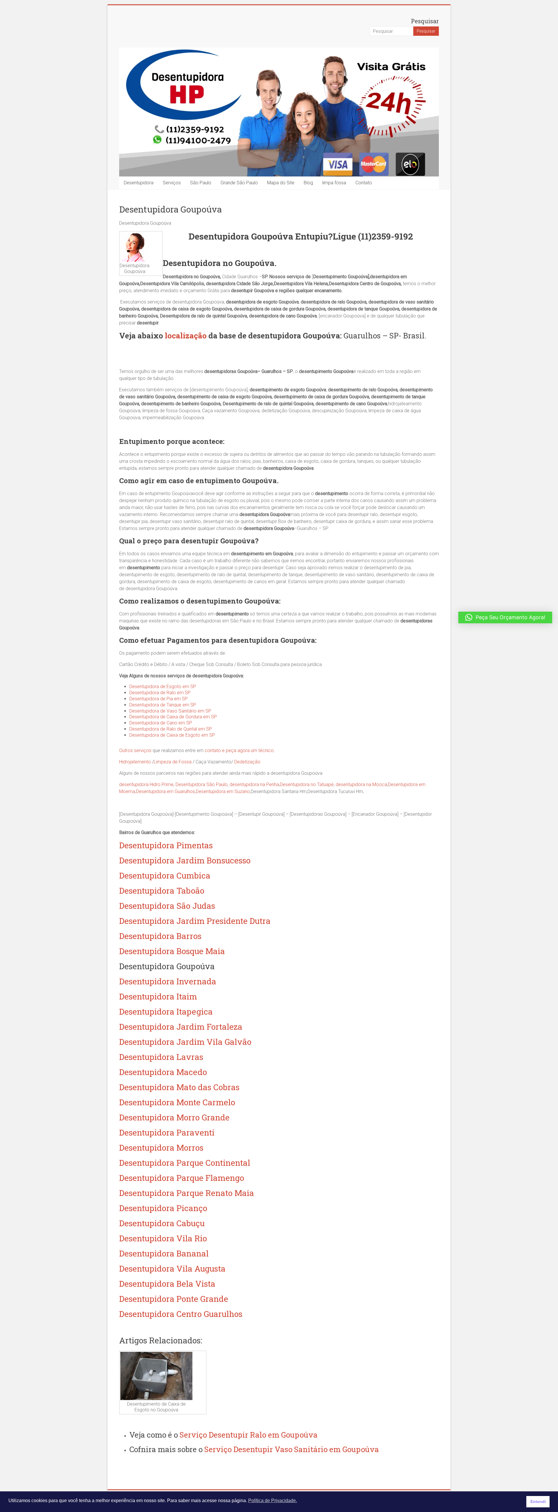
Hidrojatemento (135, 762)
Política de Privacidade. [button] (272, 1500)
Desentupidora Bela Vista (167, 1283)
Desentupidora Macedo (163, 1072)
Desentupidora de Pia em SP (158, 698)
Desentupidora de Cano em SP (160, 723)
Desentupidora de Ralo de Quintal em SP (170, 729)
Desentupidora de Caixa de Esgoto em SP (172, 735)
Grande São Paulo (239, 182)
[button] (505, 617)
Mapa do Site (280, 182)
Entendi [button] (538, 1501)
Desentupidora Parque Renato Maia (186, 1193)
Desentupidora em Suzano (223, 791)
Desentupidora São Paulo (202, 784)
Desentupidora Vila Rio (163, 1238)
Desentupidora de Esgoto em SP (162, 686)
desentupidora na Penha (254, 784)
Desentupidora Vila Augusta (172, 1268)
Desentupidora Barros (160, 936)
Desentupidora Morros (161, 1147)
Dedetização (247, 762)
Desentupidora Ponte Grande (173, 1298)
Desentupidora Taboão (161, 890)
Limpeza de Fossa (173, 762)
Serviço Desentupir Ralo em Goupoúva (249, 1435)
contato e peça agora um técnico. (240, 750)
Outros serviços (135, 750)
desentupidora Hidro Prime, (146, 784)
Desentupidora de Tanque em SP (162, 705)
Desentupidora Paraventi (166, 1132)
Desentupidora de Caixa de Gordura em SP (173, 717)
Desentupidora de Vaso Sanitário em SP (170, 711)
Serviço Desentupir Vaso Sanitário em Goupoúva (291, 1449)
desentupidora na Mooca (361, 784)
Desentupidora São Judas (167, 905)
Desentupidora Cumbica (164, 875)
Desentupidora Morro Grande (174, 1117)
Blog (308, 182)
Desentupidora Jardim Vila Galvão (185, 1041)
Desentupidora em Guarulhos (165, 791)
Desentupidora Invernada (167, 981)
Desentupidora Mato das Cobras (179, 1087)
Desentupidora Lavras (161, 1057)
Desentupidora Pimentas (166, 845)
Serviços (172, 182)
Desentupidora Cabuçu (162, 1223)
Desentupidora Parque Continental (184, 1162)
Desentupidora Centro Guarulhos (180, 1314)
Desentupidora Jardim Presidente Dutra (195, 920)
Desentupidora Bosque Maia (172, 951)
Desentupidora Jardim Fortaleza (180, 1026)
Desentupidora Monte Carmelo (177, 1102)
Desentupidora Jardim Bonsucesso (185, 860)
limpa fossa (334, 182)
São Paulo (200, 182)
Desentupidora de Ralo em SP (160, 692)
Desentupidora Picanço (163, 1208)
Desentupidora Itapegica (166, 1011)
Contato (363, 182)
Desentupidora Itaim (158, 996)
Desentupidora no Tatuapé (307, 784)
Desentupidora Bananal (164, 1253)
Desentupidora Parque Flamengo (181, 1177)
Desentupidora (138, 182)
